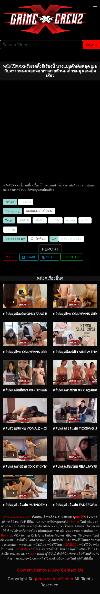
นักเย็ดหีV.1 (38, 239)
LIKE (11, 257)
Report (50, 249)
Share (30, 257)
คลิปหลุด (32, 211)
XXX (33, 554)
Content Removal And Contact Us (50, 570)
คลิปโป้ (39, 220)
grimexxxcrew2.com (17, 517)
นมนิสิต (55, 220)
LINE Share (72, 257)
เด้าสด (70, 220)
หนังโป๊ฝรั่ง (45, 211)
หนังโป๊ (79, 517)
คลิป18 (24, 220)
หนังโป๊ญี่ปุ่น (70, 545)
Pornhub (7, 535)
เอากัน (85, 220)
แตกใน (10, 229)
